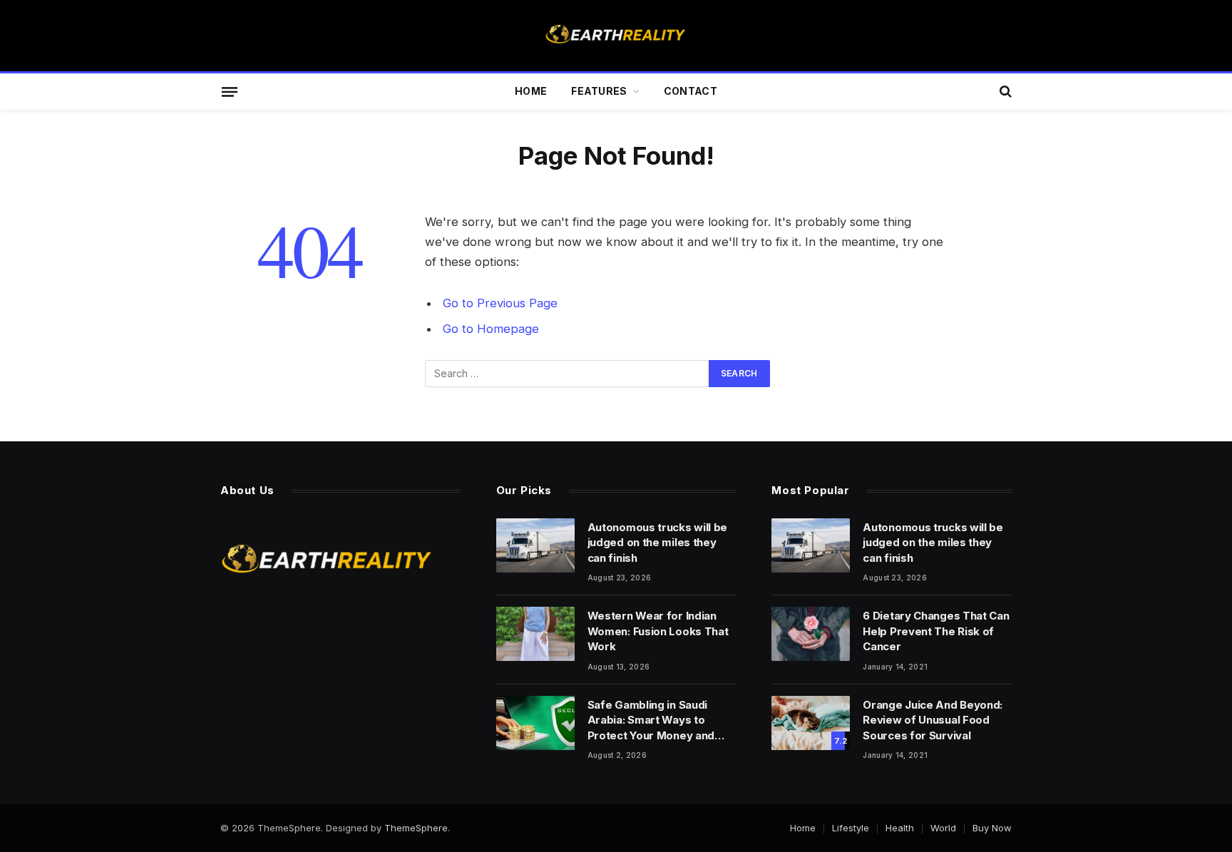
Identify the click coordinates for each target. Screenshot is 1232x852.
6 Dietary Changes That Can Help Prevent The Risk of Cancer (936, 631)
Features (599, 91)
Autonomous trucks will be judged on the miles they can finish (657, 542)
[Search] (1004, 92)
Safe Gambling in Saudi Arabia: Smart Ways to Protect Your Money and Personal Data (650, 720)
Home (531, 91)
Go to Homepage (491, 329)
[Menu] (229, 91)
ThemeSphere (416, 827)
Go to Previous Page (500, 303)
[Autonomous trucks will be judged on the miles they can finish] (535, 545)
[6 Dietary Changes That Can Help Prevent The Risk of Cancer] (810, 634)
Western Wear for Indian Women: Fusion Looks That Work (658, 631)
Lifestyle (850, 827)
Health (899, 827)
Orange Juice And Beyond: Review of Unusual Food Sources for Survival (932, 720)
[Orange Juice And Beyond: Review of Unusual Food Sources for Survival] (810, 723)
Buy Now (992, 827)
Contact (690, 91)
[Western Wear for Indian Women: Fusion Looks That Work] (535, 634)
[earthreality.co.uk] (616, 35)
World (943, 827)
